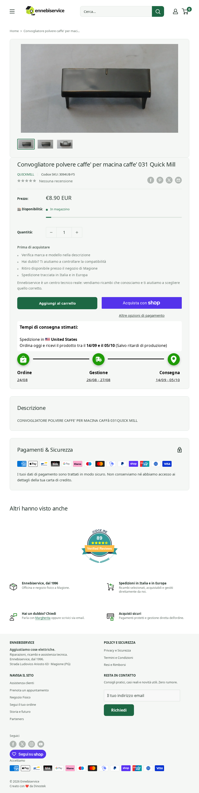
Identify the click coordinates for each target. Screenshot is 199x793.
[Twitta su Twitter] (169, 180)
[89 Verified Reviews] (99, 565)
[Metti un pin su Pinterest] (160, 180)
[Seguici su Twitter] (22, 744)
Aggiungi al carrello (57, 303)
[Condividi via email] (178, 180)
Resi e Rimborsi (115, 664)
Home (14, 31)
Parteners (17, 719)
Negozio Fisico (20, 697)
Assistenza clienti (22, 683)
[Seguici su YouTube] (40, 744)
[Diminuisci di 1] (51, 232)
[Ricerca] (158, 11)
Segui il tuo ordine (23, 704)
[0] (185, 11)
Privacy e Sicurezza (117, 650)
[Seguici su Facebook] (13, 744)
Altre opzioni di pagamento (142, 315)
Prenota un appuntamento (29, 690)
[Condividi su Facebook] (150, 180)
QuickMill (25, 174)
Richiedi (119, 710)
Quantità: (25, 232)
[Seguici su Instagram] (31, 744)
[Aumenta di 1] (77, 232)
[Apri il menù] (12, 11)
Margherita (42, 618)
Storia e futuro (20, 711)
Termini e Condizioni (118, 657)
